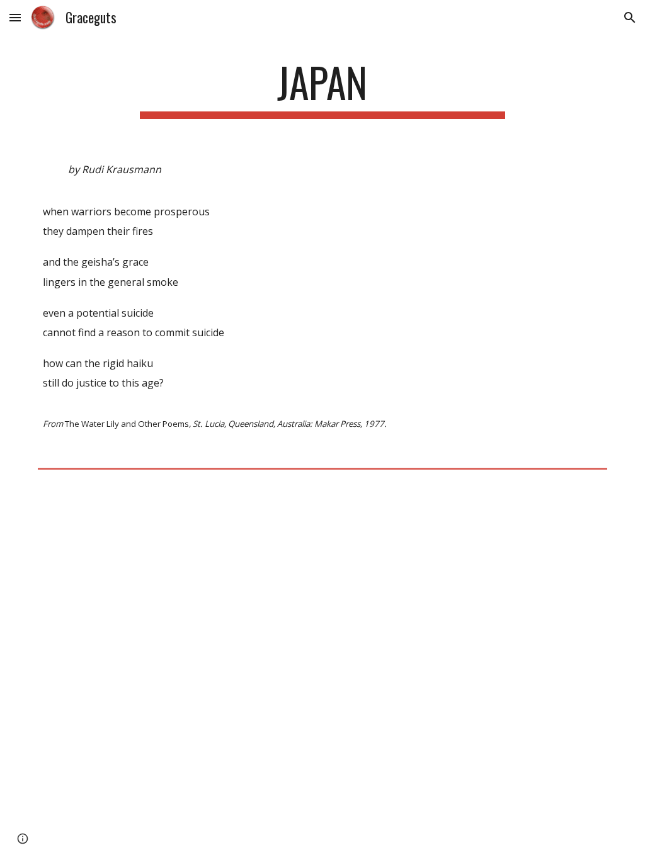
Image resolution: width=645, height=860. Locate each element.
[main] (322, 88)
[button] (15, 17)
